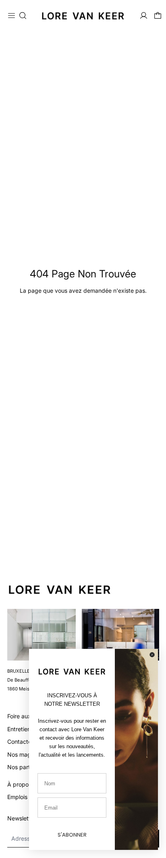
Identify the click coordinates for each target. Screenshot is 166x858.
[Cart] (158, 15)
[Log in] (143, 15)
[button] (23, 15)
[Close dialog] (152, 654)
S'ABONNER (72, 835)
